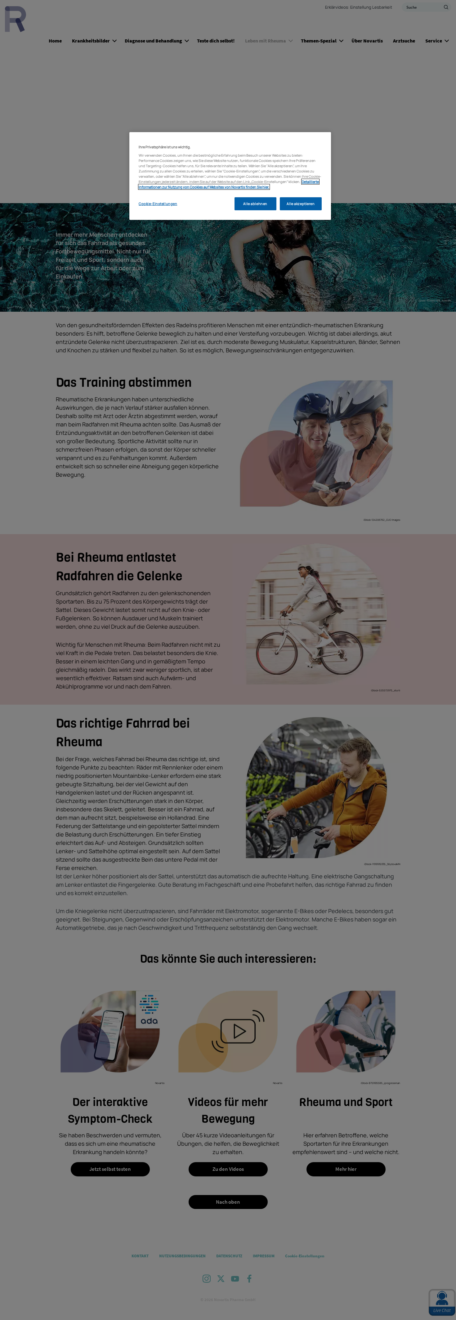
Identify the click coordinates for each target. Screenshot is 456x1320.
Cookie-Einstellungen (158, 203)
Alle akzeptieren (301, 203)
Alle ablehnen (255, 203)
